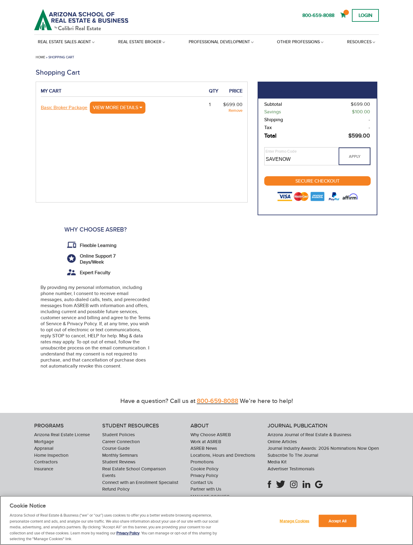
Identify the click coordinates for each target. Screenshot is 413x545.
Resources (359, 42)
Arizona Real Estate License (62, 434)
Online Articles (282, 441)
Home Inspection (51, 455)
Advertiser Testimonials (291, 469)
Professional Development (219, 42)
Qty (213, 90)
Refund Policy (115, 489)
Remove (235, 110)
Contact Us (201, 482)
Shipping (273, 120)
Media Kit (277, 462)
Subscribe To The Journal (293, 455)
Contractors (46, 462)
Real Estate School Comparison (134, 469)
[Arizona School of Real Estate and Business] (89, 19)
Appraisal (44, 448)
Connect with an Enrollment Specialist (140, 482)
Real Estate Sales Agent (64, 42)
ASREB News (203, 448)
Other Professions (298, 42)
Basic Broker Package (64, 107)
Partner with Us (205, 489)
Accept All (337, 521)
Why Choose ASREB (210, 434)
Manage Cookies (294, 521)
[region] (206, 520)
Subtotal (273, 104)
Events (108, 475)
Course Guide (116, 448)
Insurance (43, 469)
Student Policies (118, 434)
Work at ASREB (205, 441)
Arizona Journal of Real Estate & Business (309, 434)
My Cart (51, 90)
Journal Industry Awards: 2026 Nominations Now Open (323, 448)
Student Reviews (118, 462)
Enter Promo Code (281, 151)
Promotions (202, 462)
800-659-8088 (318, 15)
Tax (268, 128)
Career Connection (121, 441)
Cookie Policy (204, 469)
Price (235, 90)
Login (365, 15)
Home (40, 57)
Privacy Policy (204, 475)
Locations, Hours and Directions (222, 455)
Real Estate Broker (139, 42)
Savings (272, 112)
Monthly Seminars (120, 455)
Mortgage (44, 441)
